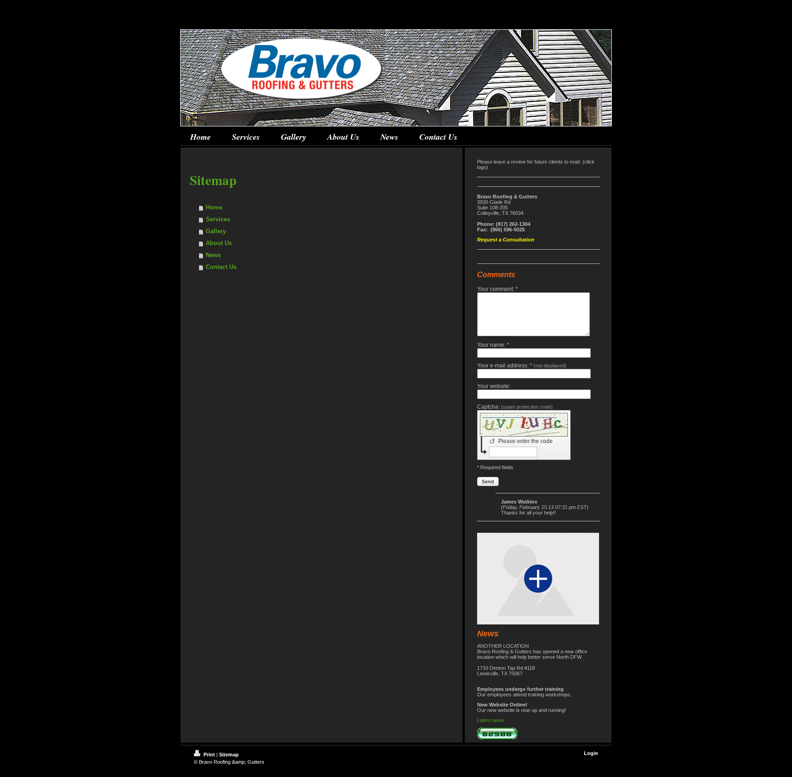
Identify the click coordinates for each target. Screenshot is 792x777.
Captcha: (515, 407)
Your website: (494, 386)
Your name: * (493, 345)
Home (214, 207)
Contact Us (221, 266)
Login (591, 753)
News (213, 255)
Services (218, 219)
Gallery (216, 231)
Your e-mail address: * (521, 365)
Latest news (490, 720)
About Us (219, 243)
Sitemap (229, 754)
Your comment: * (497, 289)
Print (209, 754)
